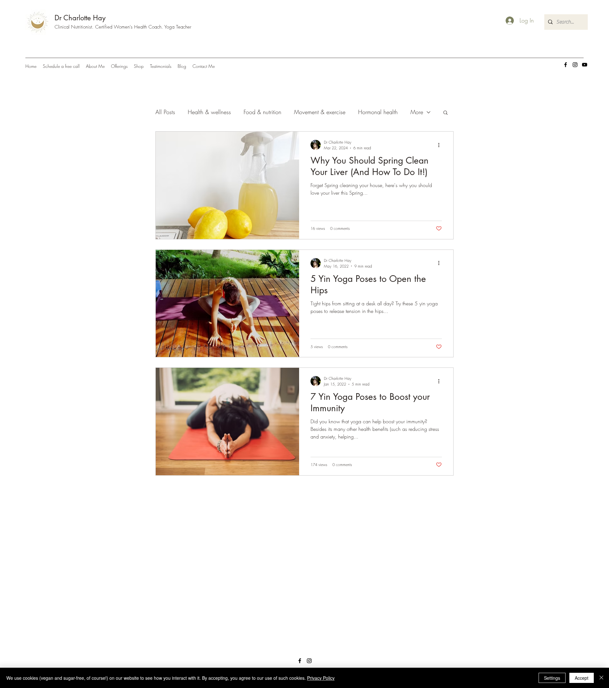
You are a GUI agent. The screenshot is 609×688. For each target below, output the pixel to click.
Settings (552, 678)
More (416, 112)
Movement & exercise (319, 112)
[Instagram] (575, 65)
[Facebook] (565, 65)
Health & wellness (209, 112)
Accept (581, 678)
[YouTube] (584, 65)
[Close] (601, 678)
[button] (445, 113)
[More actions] (441, 145)
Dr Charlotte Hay (80, 17)
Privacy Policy (321, 678)
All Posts (165, 112)
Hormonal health (378, 112)
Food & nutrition (262, 112)
